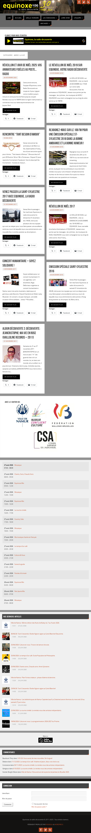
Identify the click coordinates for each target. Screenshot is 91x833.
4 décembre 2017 (10, 269)
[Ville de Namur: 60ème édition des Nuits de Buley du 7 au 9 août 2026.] (6, 628)
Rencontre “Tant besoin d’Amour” (21, 134)
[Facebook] (79, 2)
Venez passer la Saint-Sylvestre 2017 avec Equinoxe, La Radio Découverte (21, 196)
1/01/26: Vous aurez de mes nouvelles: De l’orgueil (34, 758)
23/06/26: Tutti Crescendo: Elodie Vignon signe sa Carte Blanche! (33, 688)
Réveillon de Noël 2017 (62, 206)
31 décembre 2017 (10, 204)
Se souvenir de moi (41, 804)
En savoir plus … (11, 110)
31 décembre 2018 (56, 147)
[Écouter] (9, 41)
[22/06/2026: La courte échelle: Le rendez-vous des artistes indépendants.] (6, 716)
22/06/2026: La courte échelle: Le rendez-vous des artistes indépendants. (36, 710)
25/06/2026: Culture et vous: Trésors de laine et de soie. (30, 645)
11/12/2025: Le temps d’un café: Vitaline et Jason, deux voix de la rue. (35, 762)
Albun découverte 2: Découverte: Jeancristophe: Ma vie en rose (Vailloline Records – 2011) (21, 333)
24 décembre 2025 (10, 77)
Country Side (19, 519)
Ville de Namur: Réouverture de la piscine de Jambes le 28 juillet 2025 (45, 772)
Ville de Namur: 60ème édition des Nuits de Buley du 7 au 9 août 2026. (35, 623)
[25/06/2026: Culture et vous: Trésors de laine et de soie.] (6, 650)
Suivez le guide (19, 564)
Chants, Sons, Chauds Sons (23, 474)
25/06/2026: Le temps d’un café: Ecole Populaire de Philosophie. (33, 656)
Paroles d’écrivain (20, 573)
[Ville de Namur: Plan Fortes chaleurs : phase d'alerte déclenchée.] (6, 683)
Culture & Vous (19, 555)
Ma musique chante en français (25, 537)
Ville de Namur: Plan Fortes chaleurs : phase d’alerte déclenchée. (33, 677)
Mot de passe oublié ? (39, 807)
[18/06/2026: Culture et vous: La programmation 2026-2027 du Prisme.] (6, 727)
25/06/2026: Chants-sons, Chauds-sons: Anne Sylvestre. (30, 666)
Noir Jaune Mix (19, 591)
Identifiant (5, 793)
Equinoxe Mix (19, 483)
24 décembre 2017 (56, 210)
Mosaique (17, 465)
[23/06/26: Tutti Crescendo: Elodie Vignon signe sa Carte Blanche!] (6, 694)
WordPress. (59, 824)
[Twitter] (84, 2)
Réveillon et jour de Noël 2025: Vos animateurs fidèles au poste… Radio (22, 69)
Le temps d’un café (20, 546)
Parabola (49, 824)
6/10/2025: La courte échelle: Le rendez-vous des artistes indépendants (37, 768)
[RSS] (88, 2)
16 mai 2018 (8, 138)
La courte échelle (20, 510)
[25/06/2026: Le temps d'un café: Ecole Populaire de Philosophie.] (6, 661)
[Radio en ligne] (83, 41)
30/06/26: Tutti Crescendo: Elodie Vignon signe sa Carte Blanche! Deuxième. (37, 634)
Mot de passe (7, 798)
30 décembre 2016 (56, 275)
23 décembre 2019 (56, 73)
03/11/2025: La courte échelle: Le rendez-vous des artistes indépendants (39, 765)
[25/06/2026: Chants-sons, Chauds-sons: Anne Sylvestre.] (6, 672)
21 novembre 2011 (10, 341)
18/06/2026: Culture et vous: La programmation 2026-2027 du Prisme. (35, 721)
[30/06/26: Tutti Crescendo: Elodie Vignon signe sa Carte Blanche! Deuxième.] (6, 639)
